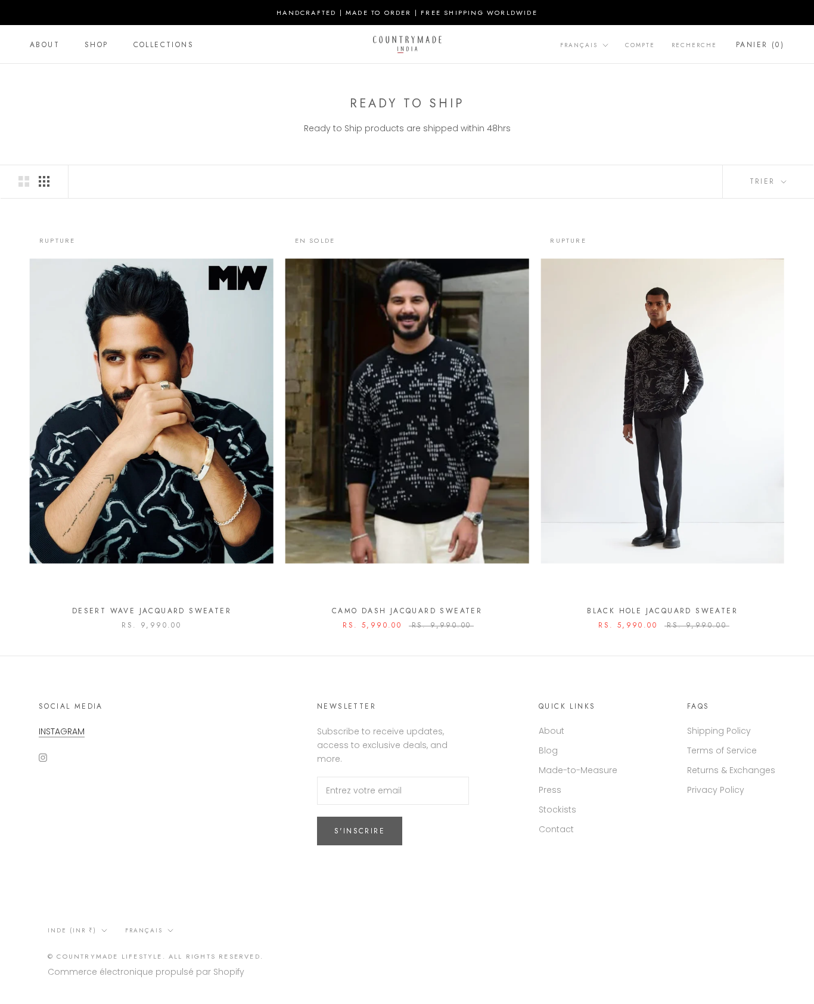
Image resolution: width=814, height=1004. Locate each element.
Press (550, 790)
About (45, 44)
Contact (556, 829)
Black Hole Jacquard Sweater (662, 611)
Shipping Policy (719, 731)
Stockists (557, 809)
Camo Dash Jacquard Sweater (407, 611)
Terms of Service (722, 750)
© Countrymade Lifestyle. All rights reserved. (155, 956)
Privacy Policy (715, 790)
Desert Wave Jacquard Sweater (151, 611)
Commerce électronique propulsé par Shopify (146, 972)
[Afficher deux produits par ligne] (23, 181)
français (144, 930)
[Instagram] (43, 757)
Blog (548, 750)
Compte (640, 45)
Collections (163, 44)
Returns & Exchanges (731, 770)
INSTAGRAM (62, 731)
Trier (764, 181)
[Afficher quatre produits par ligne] (44, 181)
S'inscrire (359, 831)
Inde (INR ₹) (72, 930)
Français (579, 45)
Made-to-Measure (578, 770)
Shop (96, 44)
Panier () (760, 44)
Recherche (694, 45)
